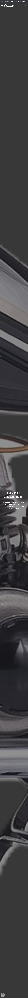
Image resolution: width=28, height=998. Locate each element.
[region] (14, 2)
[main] (14, 494)
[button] (2, 6)
